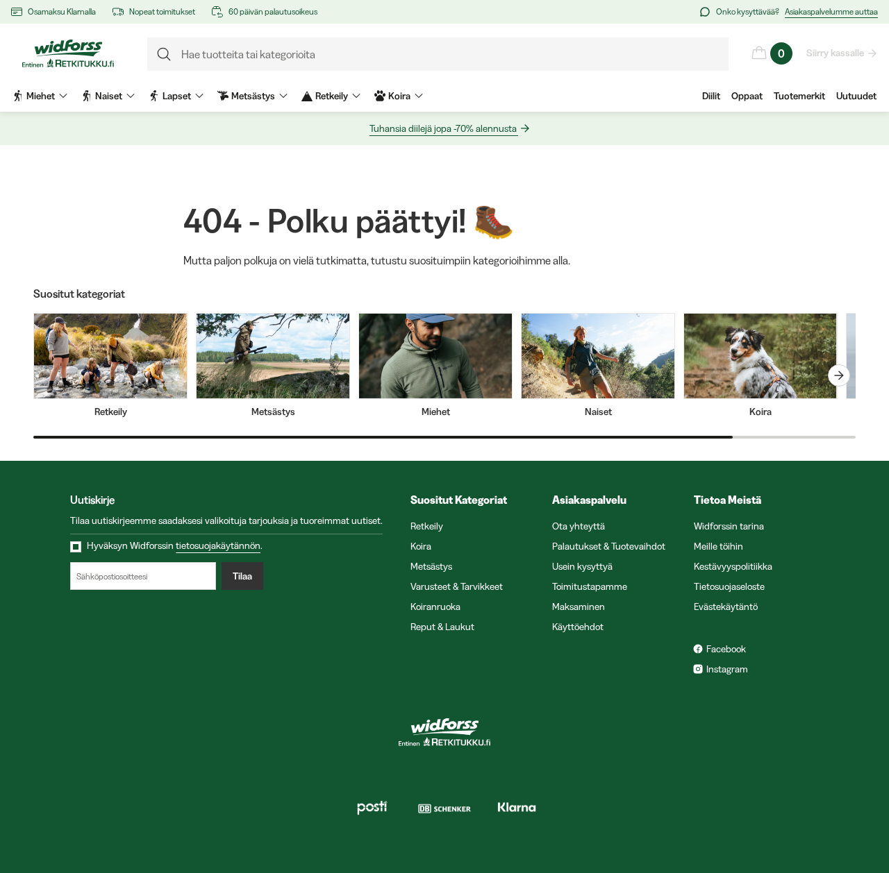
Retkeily (426, 526)
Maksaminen (578, 606)
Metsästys (431, 566)
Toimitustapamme (589, 586)
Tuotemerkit (799, 96)
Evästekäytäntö (726, 606)
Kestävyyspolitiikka (733, 566)
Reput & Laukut (442, 626)
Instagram (727, 669)
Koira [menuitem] (399, 96)
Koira (420, 546)
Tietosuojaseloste (729, 586)
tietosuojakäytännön (218, 545)
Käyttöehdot (578, 626)
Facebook (726, 649)
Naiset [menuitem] (108, 96)
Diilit (711, 96)
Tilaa (242, 576)
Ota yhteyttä (578, 526)
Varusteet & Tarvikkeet (456, 586)
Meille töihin (718, 546)
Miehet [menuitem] (40, 96)
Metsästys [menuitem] (253, 96)
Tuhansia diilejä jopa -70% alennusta (443, 128)
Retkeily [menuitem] (331, 96)
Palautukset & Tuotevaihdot (608, 546)
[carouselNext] (839, 375)
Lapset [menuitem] (177, 96)
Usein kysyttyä (582, 566)
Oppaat (747, 96)
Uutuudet (856, 96)
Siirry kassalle (835, 52)
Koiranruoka (435, 606)
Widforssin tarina (729, 526)
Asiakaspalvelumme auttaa (831, 11)
